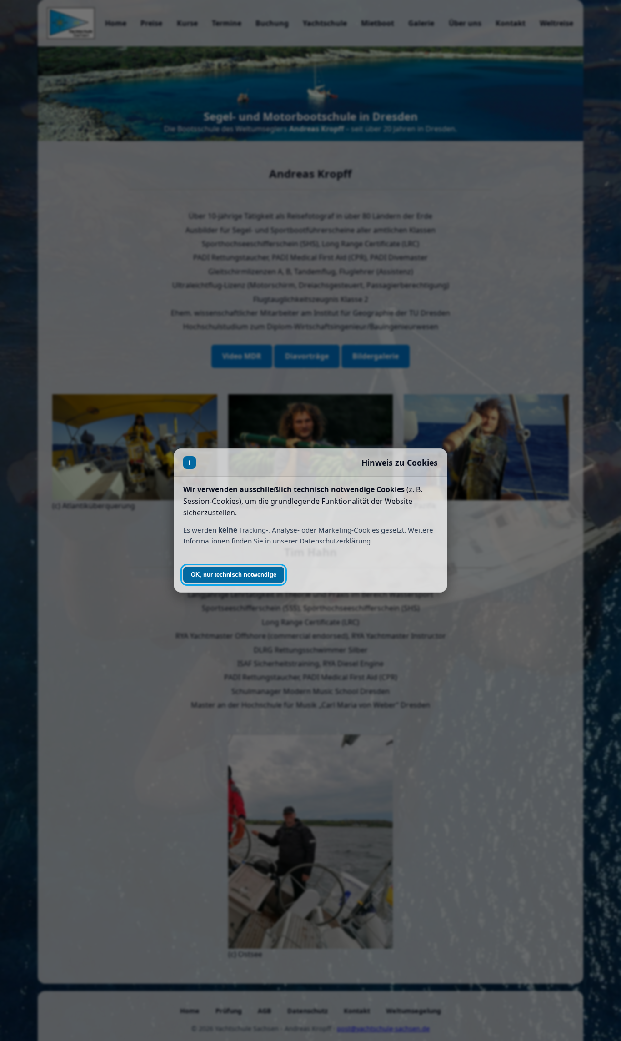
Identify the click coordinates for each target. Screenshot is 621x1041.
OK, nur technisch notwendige (233, 574)
